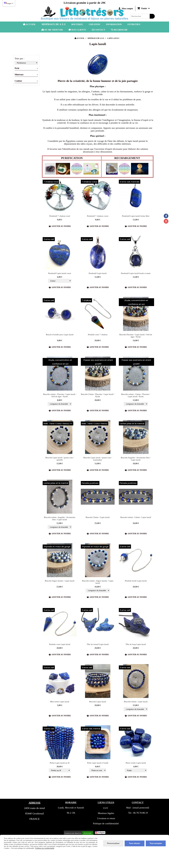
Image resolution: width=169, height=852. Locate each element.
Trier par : (19, 58)
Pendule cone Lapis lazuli (59, 644)
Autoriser (88, 833)
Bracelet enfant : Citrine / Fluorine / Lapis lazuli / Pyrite (135, 395)
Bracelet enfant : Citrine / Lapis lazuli (135, 517)
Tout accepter (156, 843)
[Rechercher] (152, 16)
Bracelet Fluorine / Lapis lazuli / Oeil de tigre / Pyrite (135, 336)
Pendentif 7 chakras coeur (97, 216)
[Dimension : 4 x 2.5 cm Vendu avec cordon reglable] (98, 624)
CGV (105, 808)
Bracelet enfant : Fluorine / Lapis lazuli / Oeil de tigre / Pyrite (59, 395)
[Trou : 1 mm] (60, 742)
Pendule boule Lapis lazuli (136, 581)
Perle (17, 68)
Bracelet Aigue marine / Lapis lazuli (59, 581)
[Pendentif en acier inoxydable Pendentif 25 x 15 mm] (98, 253)
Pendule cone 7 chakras (97, 335)
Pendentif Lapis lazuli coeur (59, 273)
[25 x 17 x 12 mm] (60, 681)
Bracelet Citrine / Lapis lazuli (98, 517)
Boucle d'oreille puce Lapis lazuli (59, 335)
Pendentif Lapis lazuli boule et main (136, 273)
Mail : (137, 807)
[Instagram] (166, 221)
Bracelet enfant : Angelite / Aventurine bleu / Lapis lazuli (59, 518)
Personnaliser (113, 843)
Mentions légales (106, 813)
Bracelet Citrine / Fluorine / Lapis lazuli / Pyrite (97, 395)
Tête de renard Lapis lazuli (98, 644)
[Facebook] (166, 216)
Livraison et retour (106, 818)
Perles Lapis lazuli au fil (59, 763)
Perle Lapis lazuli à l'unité (97, 763)
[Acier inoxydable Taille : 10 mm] (60, 314)
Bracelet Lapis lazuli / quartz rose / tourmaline (97, 459)
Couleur (18, 81)
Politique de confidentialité (106, 823)
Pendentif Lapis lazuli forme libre (135, 216)
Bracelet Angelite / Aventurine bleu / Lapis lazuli (136, 459)
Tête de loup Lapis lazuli (136, 644)
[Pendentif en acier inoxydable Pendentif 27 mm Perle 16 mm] (136, 253)
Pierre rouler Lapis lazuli (136, 763)
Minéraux (19, 74)
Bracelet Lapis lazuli (97, 702)
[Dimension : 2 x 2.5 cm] (136, 195)
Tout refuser (134, 843)
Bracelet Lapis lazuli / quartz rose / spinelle (59, 459)
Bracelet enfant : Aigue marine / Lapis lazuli (97, 582)
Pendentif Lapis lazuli (98, 273)
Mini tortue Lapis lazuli (59, 702)
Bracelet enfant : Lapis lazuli (135, 702)
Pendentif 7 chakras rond (59, 216)
